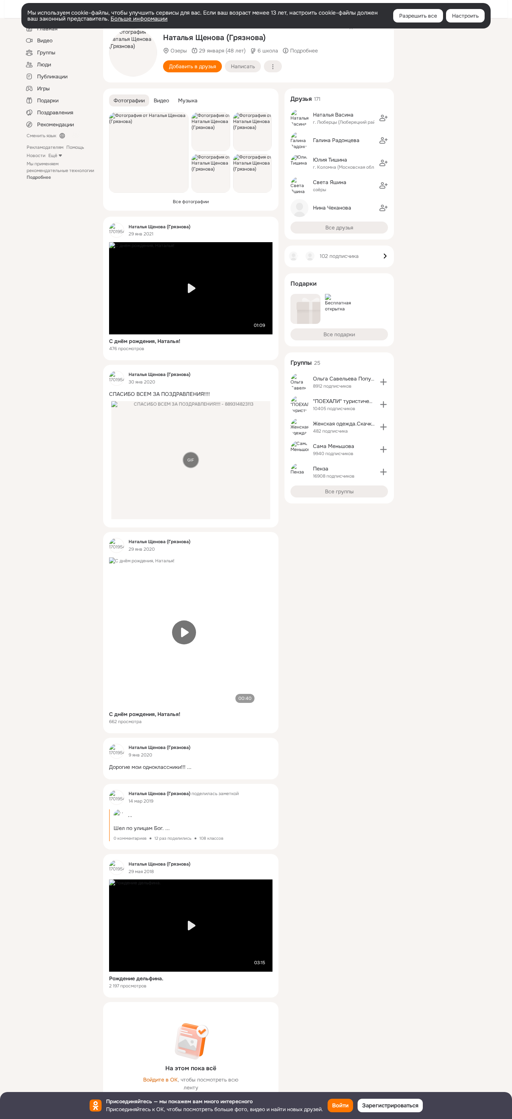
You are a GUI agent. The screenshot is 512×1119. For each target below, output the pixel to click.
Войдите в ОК (160, 1079)
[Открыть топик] (191, 394)
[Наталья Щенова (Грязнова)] (116, 230)
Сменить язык (41, 136)
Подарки (303, 284)
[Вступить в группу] (383, 381)
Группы (301, 363)
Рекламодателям (45, 147)
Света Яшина (329, 182)
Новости (36, 156)
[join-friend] (383, 118)
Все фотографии (191, 202)
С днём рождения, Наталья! (144, 341)
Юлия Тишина (330, 159)
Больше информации (139, 18)
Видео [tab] (161, 100)
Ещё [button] (52, 156)
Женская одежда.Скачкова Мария (355, 423)
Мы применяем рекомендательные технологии (60, 170)
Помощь (75, 147)
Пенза (320, 468)
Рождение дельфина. (136, 978)
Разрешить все (418, 15)
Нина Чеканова (332, 207)
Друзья (301, 99)
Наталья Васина (333, 114)
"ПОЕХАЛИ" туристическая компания (359, 401)
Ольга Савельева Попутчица (349, 378)
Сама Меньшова (333, 446)
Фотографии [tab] (129, 100)
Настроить (465, 15)
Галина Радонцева (336, 140)
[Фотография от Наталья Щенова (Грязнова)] (133, 52)
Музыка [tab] (188, 100)
